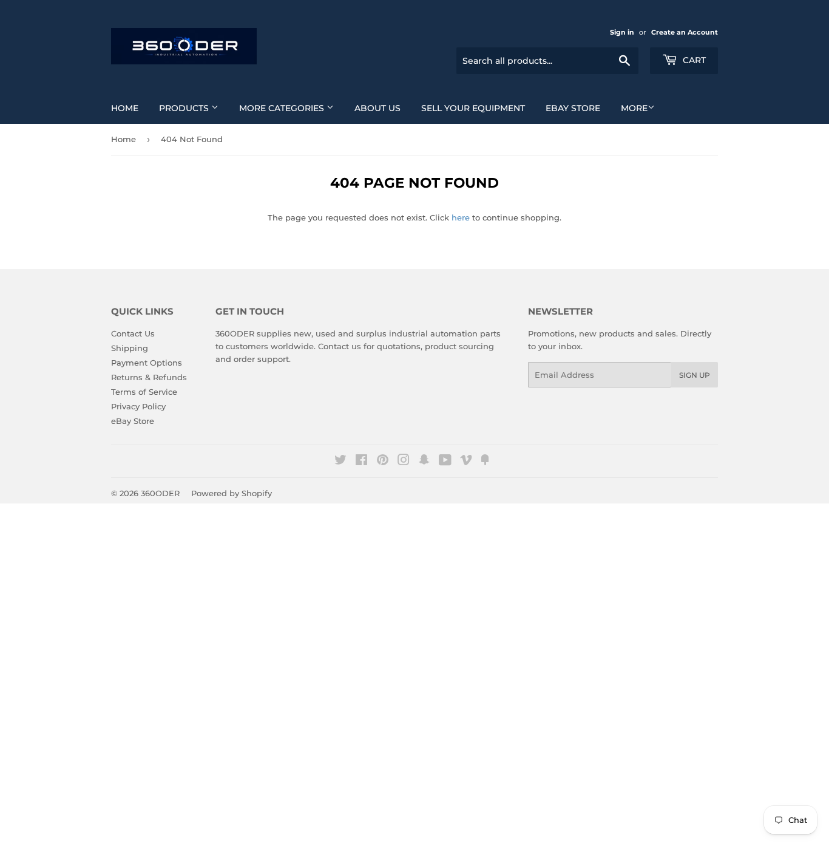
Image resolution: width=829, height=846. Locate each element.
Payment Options (146, 362)
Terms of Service (144, 392)
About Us (377, 108)
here (461, 217)
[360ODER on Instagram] (404, 461)
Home (124, 108)
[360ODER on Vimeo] (466, 461)
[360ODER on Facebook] (361, 461)
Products (185, 108)
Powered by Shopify (231, 493)
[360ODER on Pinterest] (382, 461)
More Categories (283, 108)
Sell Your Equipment (473, 108)
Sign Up (694, 375)
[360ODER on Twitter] (340, 461)
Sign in (622, 32)
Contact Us (133, 333)
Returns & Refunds (149, 377)
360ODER (160, 493)
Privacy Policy (138, 406)
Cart (693, 60)
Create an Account (684, 32)
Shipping (129, 348)
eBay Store (573, 108)
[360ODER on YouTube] (445, 461)
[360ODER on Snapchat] (424, 461)
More (634, 108)
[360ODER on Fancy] (485, 461)
